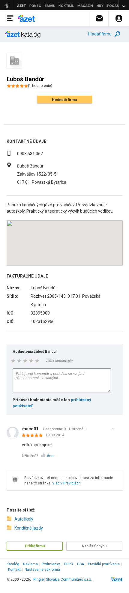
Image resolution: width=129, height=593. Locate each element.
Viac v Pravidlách (66, 483)
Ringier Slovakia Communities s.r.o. (62, 579)
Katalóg (13, 564)
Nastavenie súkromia (42, 569)
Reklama (30, 564)
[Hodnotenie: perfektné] (34, 435)
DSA (80, 564)
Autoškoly (23, 519)
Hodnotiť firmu (64, 100)
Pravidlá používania (104, 564)
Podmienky (51, 564)
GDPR (68, 564)
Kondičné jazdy (28, 528)
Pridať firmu (35, 546)
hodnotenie (40, 86)
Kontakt (14, 569)
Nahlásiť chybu (94, 546)
